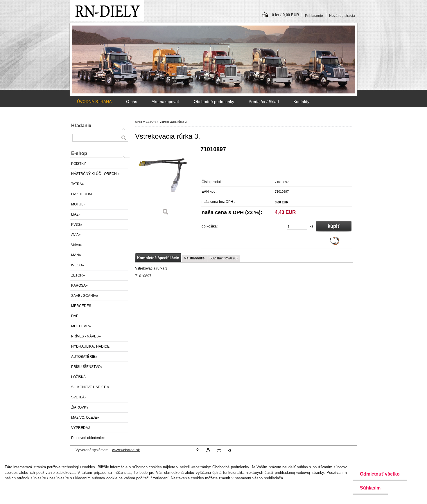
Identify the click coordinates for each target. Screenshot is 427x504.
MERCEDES (81, 306)
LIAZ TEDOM (81, 194)
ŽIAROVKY (80, 407)
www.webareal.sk (126, 450)
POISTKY (78, 164)
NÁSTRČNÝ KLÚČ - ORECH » (95, 174)
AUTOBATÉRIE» (84, 357)
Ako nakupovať (165, 101)
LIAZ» (75, 214)
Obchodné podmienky (214, 101)
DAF (74, 316)
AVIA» (76, 235)
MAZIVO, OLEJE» (85, 418)
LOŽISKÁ (78, 377)
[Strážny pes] (334, 244)
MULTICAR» (81, 326)
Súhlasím (370, 487)
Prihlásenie (314, 16)
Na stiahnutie (194, 258)
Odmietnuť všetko (380, 474)
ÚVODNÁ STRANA (94, 101)
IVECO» (77, 265)
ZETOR (151, 121)
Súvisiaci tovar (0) (223, 258)
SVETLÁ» (79, 397)
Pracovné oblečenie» (88, 438)
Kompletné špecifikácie (158, 258)
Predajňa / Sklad (264, 101)
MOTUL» (78, 204)
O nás (131, 101)
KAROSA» (79, 285)
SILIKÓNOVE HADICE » (90, 387)
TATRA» (77, 184)
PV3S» (76, 225)
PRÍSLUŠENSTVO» (87, 367)
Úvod (138, 121)
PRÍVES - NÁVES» (86, 336)
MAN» (76, 255)
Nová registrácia (342, 16)
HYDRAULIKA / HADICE (90, 346)
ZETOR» (78, 275)
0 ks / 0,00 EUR (285, 15)
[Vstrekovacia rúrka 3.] (165, 182)
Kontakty (301, 101)
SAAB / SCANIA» (84, 296)
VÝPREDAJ (80, 428)
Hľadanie (81, 125)
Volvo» (76, 245)
